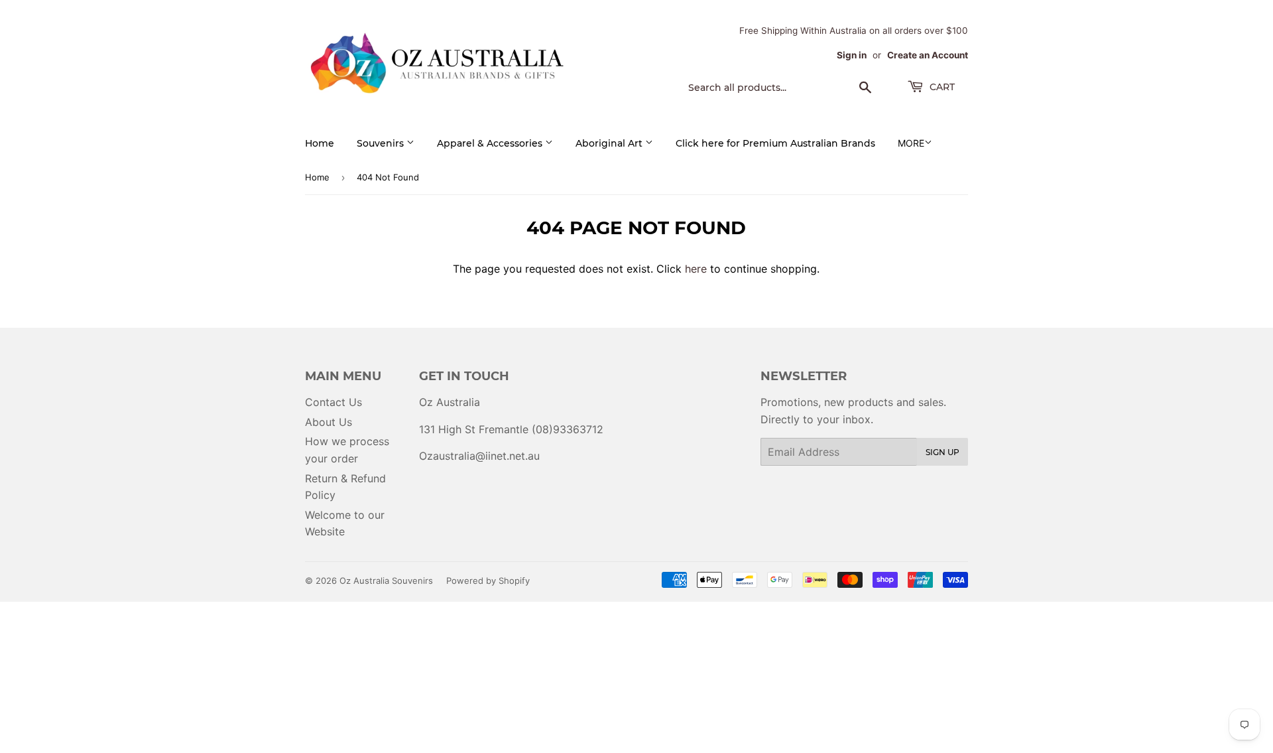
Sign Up (942, 452)
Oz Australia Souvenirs (386, 580)
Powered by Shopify (488, 580)
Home (319, 143)
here (696, 268)
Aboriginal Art (610, 143)
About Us (328, 422)
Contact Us (333, 402)
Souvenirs (381, 143)
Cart (941, 87)
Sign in (852, 55)
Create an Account (927, 55)
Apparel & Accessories (491, 143)
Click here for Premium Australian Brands (775, 143)
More (911, 143)
